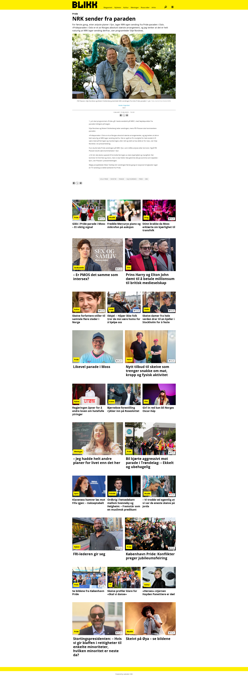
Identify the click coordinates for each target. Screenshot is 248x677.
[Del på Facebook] (120, 115)
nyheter (113, 179)
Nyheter (117, 7)
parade (121, 179)
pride (141, 179)
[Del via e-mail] (127, 115)
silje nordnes (132, 179)
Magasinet (108, 7)
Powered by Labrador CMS (124, 674)
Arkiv (154, 7)
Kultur (126, 7)
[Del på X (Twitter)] (123, 115)
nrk (146, 179)
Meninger (135, 7)
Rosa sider (145, 7)
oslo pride (104, 179)
